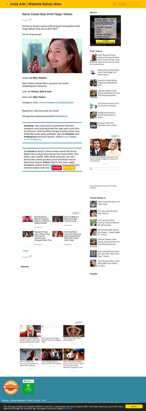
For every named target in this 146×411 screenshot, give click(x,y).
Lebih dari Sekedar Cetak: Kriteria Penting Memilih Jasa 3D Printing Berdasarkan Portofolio (105, 94)
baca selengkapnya (33, 139)
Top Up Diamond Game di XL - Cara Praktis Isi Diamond (109, 105)
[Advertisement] (52, 192)
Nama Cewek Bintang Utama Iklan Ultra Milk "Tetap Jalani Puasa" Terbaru (108, 254)
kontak (66, 137)
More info (68, 408)
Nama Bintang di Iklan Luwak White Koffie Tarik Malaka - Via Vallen (108, 263)
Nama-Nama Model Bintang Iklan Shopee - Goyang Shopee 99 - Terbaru (109, 232)
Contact (37, 400)
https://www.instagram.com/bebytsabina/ (53, 103)
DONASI (57, 168)
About (29, 400)
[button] (30, 19)
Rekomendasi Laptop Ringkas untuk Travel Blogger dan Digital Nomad (108, 72)
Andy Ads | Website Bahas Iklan (35, 4)
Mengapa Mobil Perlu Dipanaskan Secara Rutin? (107, 124)
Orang (25, 251)
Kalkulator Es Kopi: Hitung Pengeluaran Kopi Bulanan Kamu (107, 83)
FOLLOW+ (69, 168)
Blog (44, 400)
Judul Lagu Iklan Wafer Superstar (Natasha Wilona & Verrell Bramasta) (108, 222)
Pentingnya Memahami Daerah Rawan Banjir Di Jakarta (107, 115)
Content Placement (18, 400)
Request (5, 400)
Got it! (134, 406)
